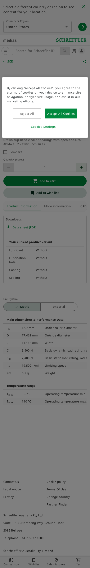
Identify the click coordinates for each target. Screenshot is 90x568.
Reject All (27, 114)
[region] (45, 107)
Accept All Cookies (61, 114)
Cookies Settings (43, 127)
